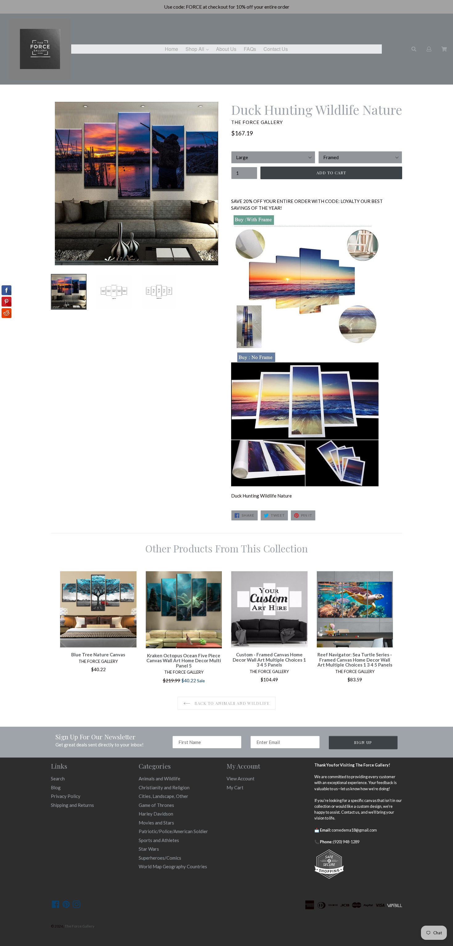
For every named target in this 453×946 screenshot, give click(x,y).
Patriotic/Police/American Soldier (173, 831)
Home (171, 48)
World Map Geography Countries (173, 866)
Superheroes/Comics (160, 858)
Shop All (199, 48)
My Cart (234, 787)
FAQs (250, 48)
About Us (226, 48)
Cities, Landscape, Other (163, 796)
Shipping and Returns (72, 805)
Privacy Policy (65, 796)
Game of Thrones (156, 805)
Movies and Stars (156, 822)
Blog (56, 787)
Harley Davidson (156, 813)
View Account (240, 778)
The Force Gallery (79, 926)
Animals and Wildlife (159, 778)
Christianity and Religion (164, 787)
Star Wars (149, 849)
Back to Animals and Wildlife (231, 703)
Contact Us (275, 48)
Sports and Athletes (159, 840)
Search (58, 778)
